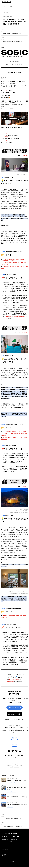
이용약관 (3, 847)
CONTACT (24, 7)
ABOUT (17, 7)
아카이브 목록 (5, 12)
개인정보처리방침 (4, 849)
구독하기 (4, 7)
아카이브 (11, 7)
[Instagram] (2, 855)
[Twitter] (5, 855)
